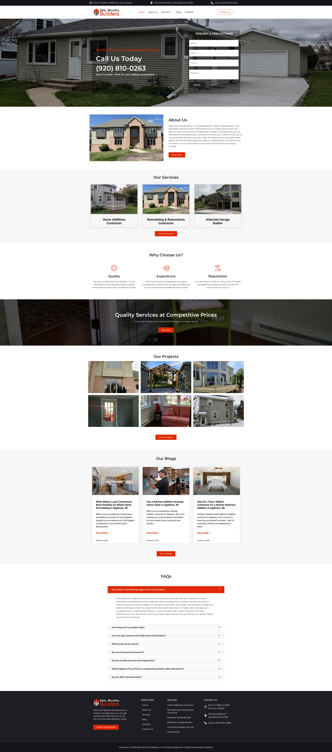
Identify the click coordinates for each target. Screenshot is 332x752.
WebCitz (209, 747)
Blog (179, 12)
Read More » (102, 533)
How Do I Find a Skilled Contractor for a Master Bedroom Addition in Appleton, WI (216, 504)
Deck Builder (173, 732)
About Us (153, 12)
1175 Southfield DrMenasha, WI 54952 (218, 715)
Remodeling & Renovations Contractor (166, 221)
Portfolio (189, 12)
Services (166, 12)
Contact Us (147, 729)
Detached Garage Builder (179, 722)
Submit (196, 85)
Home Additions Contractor (114, 221)
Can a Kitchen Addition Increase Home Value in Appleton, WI (165, 503)
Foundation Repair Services (180, 727)
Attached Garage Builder (218, 221)
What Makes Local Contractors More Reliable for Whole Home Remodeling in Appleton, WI (114, 504)
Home (142, 12)
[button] (166, 589)
